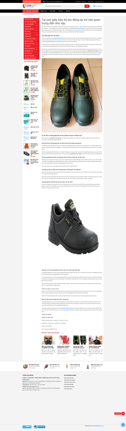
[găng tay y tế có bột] (26, 133)
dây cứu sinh (34, 107)
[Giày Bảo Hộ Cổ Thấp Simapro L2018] (26, 97)
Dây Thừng (27, 31)
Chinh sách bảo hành (69, 378)
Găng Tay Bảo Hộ (29, 29)
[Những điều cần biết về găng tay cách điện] (64, 340)
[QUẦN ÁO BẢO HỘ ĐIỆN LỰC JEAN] (26, 68)
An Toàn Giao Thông (30, 38)
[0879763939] (123, 424)
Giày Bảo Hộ (28, 34)
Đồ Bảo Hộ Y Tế (29, 51)
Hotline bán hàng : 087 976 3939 (32, 1)
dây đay (32, 104)
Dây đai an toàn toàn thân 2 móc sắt (35, 82)
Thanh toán (90, 1)
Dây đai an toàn (29, 41)
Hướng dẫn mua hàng (81, 1)
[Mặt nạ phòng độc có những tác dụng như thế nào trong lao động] (48, 340)
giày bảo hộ (50, 277)
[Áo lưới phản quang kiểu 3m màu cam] (26, 146)
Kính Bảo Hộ (28, 36)
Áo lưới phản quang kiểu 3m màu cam (34, 145)
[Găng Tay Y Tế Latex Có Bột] (26, 122)
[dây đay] (26, 104)
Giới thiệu (52, 11)
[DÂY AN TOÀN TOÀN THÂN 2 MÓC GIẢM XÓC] (26, 90)
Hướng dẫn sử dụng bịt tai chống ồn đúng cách (95, 348)
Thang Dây (27, 46)
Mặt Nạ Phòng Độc (29, 55)
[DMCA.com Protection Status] (27, 426)
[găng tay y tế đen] (26, 128)
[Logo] (30, 6)
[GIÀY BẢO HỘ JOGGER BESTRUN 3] (26, 75)
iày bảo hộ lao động (59, 38)
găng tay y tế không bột (34, 137)
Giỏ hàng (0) (98, 6)
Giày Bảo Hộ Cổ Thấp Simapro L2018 (34, 97)
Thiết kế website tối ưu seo (97, 425)
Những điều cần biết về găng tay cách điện (63, 348)
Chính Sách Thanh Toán (69, 382)
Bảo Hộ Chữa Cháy (29, 43)
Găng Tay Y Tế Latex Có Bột (34, 120)
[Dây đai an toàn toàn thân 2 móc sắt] (26, 83)
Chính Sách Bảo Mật (68, 384)
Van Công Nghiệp (29, 24)
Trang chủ (43, 11)
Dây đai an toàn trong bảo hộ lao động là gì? (78, 348)
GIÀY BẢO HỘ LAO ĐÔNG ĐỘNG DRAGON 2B (35, 153)
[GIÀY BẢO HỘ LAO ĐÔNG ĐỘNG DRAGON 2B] (26, 153)
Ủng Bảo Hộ (28, 26)
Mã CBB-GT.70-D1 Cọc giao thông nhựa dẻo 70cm (35, 161)
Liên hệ (68, 11)
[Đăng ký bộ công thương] (40, 426)
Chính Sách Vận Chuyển (69, 380)
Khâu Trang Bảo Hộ (30, 48)
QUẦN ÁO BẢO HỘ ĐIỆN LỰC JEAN (34, 67)
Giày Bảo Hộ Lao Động (30, 58)
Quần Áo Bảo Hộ (29, 19)
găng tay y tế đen (35, 127)
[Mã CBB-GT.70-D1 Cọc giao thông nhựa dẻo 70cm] (26, 161)
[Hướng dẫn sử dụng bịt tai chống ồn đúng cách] (95, 340)
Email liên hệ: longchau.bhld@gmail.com (54, 1)
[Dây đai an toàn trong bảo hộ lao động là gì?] (80, 340)
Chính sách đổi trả (99, 1)
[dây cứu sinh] (26, 108)
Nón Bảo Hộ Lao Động (30, 21)
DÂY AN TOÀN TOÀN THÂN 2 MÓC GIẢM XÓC (35, 89)
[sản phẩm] (123, 413)
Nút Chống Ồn (28, 53)
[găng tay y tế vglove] (26, 114)
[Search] (87, 6)
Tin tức (60, 11)
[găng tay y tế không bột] (26, 139)
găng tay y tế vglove (34, 113)
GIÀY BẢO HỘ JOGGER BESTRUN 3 (34, 75)
